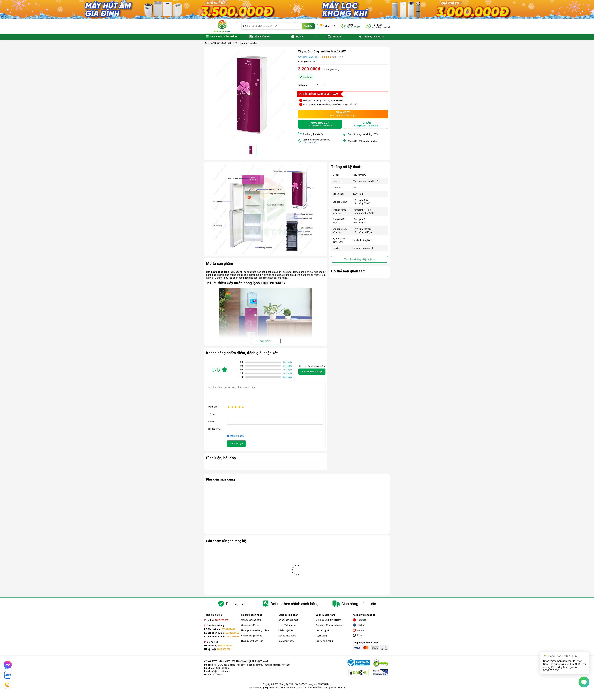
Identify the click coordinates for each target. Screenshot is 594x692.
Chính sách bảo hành (251, 620)
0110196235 (216, 674)
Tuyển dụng (321, 635)
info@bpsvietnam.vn (221, 671)
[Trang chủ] (205, 43)
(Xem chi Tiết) (309, 142)
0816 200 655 (222, 668)
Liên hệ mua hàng (324, 641)
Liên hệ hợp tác (323, 630)
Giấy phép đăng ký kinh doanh (330, 625)
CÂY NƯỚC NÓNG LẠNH (308, 57)
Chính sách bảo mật (288, 620)
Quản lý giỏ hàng (286, 641)
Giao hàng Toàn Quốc (313, 134)
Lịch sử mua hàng (287, 635)
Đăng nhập (376, 27)
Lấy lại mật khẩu (286, 630)
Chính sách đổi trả (250, 625)
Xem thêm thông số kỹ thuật (358, 259)
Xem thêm (265, 341)
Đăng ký (386, 27)
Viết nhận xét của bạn (312, 371)
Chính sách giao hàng (251, 635)
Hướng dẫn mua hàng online (255, 630)
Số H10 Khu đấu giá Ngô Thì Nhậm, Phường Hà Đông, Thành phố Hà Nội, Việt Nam (251, 665)
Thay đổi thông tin (287, 625)
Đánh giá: (212, 406)
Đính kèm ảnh (237, 436)
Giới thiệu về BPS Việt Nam (328, 620)
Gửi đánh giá (236, 443)
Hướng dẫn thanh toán (252, 641)
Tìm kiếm (308, 26)
